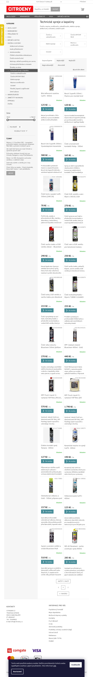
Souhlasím (75, 665)
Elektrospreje (15, 79)
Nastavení (17, 671)
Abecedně (61, 65)
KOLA (9, 37)
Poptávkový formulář (44, 2)
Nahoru (64, 594)
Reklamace (52, 635)
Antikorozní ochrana (16, 46)
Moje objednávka (54, 612)
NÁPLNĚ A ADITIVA (14, 40)
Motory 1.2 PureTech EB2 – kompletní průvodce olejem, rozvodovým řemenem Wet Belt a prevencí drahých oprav (20, 144)
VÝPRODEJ (11, 101)
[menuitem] (11, 16)
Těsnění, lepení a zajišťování (19, 89)
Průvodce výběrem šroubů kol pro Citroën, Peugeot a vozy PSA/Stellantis (19, 154)
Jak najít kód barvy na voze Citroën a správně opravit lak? (19, 150)
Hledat (55, 9)
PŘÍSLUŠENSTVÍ (13, 34)
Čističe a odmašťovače (18, 73)
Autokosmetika (15, 52)
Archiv (10, 173)
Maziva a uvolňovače (17, 82)
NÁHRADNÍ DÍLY (12, 31)
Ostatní (12, 85)
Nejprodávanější (47, 65)
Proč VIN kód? (53, 621)
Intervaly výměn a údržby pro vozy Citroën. (18, 163)
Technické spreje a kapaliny (19, 70)
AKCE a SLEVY (12, 28)
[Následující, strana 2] (63, 587)
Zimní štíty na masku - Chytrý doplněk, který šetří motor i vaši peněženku (19, 168)
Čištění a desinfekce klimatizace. (21, 55)
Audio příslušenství (16, 49)
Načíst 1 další (63, 581)
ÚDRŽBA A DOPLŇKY (14, 43)
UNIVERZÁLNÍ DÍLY (13, 95)
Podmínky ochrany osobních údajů (60, 630)
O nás (51, 624)
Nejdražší (72, 60)
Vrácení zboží (53, 632)
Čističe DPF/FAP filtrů (17, 76)
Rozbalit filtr (19, 131)
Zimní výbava (14, 92)
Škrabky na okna (15, 67)
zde (54, 666)
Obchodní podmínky (55, 627)
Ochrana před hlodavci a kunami (20, 64)
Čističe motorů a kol (16, 58)
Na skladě (15, 127)
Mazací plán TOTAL (55, 638)
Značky (10, 104)
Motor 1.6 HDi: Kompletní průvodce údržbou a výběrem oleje (18, 159)
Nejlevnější (60, 60)
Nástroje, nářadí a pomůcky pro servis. (23, 61)
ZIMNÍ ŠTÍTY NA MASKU (15, 98)
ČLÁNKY (51, 641)
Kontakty (52, 618)
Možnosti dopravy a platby (58, 615)
